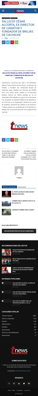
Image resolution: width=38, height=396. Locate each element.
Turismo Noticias (10, 15)
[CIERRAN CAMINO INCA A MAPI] (6, 212)
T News (6, 38)
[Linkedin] (19, 383)
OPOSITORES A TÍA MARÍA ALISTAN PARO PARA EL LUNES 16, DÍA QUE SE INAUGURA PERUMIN (10, 154)
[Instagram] (14, 383)
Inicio (3, 15)
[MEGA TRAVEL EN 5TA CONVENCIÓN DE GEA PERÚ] (6, 261)
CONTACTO (27, 390)
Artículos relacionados (9, 187)
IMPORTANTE (20, 15)
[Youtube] (29, 383)
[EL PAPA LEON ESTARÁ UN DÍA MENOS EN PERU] (6, 194)
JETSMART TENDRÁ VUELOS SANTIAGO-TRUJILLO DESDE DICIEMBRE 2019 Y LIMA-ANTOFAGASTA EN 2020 (28, 155)
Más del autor (22, 187)
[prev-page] (3, 219)
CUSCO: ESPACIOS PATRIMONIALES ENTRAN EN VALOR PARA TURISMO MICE (23, 269)
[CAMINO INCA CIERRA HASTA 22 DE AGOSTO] (6, 203)
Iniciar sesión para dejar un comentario (19, 231)
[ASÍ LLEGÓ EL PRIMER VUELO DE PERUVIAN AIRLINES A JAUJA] (6, 303)
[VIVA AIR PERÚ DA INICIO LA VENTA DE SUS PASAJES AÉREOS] (6, 285)
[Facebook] (4, 42)
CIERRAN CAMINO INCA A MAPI (23, 210)
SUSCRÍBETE (20, 390)
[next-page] (6, 219)
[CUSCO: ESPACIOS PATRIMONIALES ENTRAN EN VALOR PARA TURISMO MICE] (6, 270)
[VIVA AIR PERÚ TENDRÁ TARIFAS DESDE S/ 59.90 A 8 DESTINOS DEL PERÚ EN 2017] (6, 294)
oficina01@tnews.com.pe (23, 371)
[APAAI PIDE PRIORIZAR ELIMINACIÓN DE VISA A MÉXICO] (6, 252)
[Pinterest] (12, 42)
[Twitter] (8, 42)
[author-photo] (19, 175)
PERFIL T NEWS (11, 390)
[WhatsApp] (16, 42)
